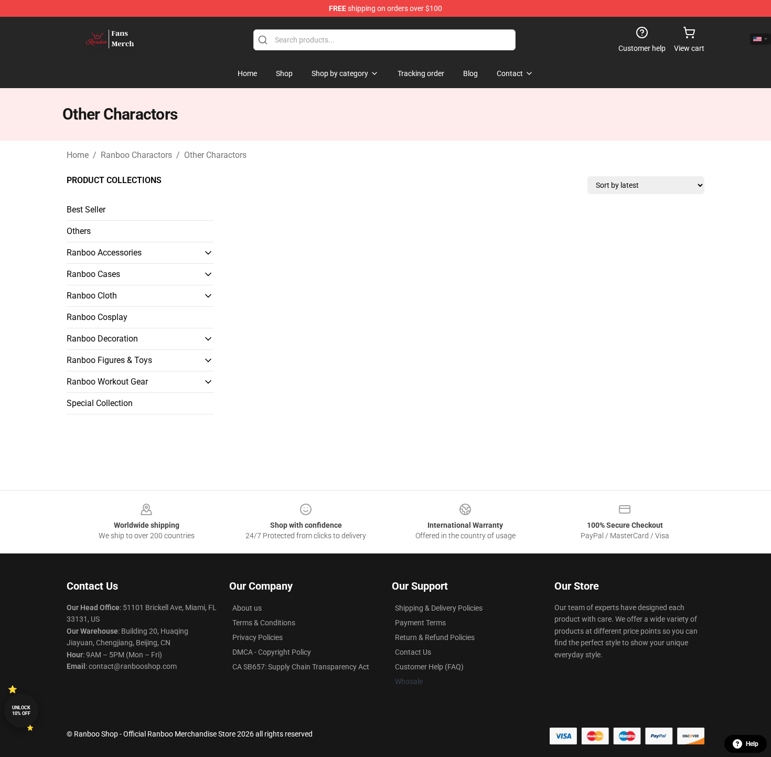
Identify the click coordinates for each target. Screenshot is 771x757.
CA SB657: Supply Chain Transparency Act (300, 667)
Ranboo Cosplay (97, 317)
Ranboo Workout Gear (107, 382)
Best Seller (86, 210)
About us (247, 608)
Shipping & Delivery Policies (439, 608)
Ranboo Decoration (102, 339)
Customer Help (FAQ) (429, 667)
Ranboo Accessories (104, 253)
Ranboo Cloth (92, 296)
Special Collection (100, 403)
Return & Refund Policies (435, 637)
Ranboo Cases (93, 274)
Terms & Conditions (263, 623)
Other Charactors (215, 155)
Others (79, 231)
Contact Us (413, 652)
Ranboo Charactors (136, 155)
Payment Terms (420, 623)
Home (78, 155)
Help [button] (752, 744)
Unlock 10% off (21, 710)
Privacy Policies (257, 637)
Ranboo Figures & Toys (109, 360)
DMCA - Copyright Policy (271, 652)
